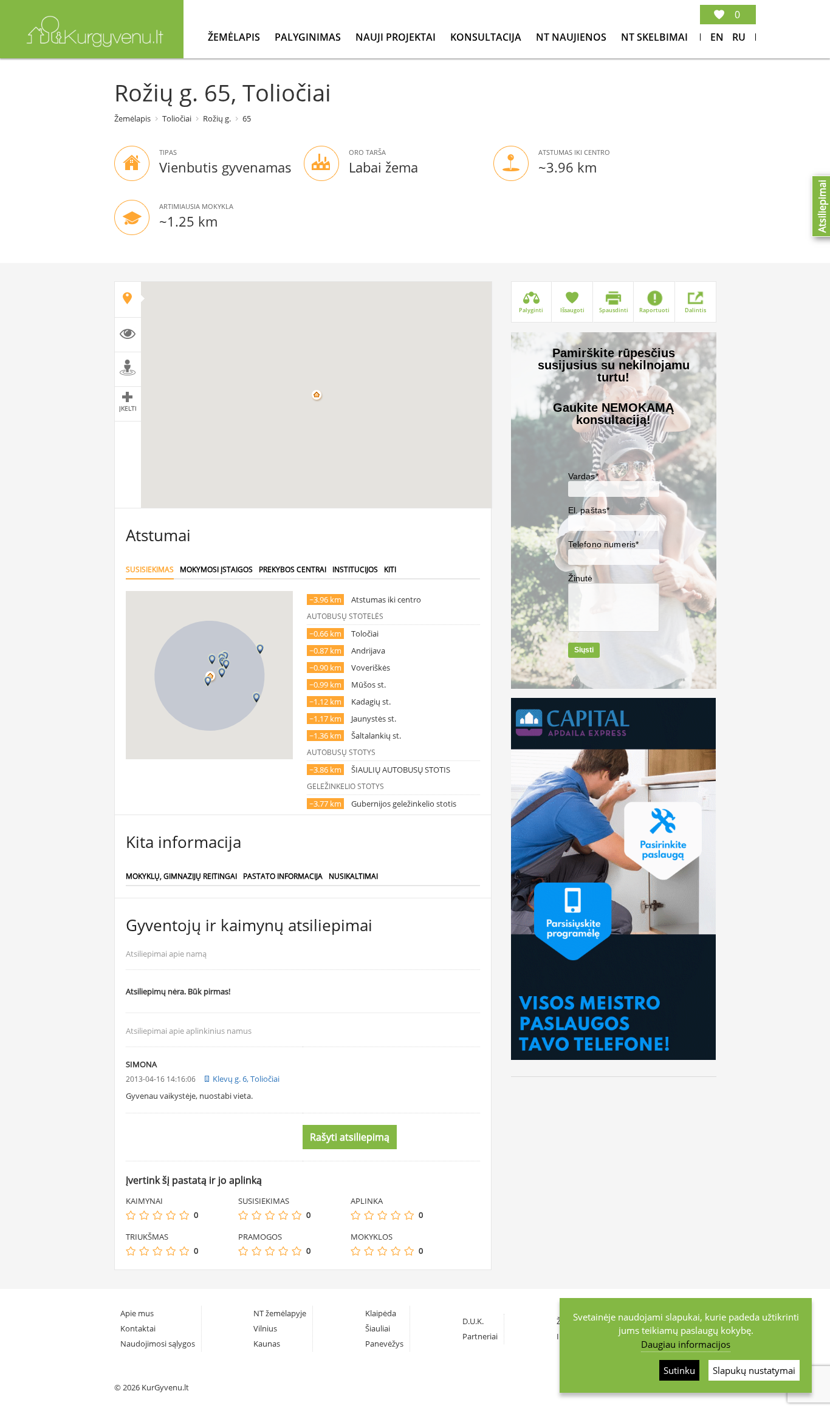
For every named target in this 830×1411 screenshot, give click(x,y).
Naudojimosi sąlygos (157, 1343)
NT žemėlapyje (279, 1313)
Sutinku (679, 1370)
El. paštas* (589, 510)
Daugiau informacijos (685, 1344)
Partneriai (480, 1336)
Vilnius (265, 1328)
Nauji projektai (396, 37)
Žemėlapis (235, 37)
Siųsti (584, 650)
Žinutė (580, 578)
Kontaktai (138, 1328)
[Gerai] (170, 1215)
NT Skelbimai (654, 37)
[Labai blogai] (130, 1215)
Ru (739, 37)
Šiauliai (377, 1328)
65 (246, 118)
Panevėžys (384, 1343)
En (717, 37)
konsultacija (487, 37)
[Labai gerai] (184, 1215)
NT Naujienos (572, 37)
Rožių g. (217, 118)
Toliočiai (176, 118)
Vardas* (583, 476)
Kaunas (266, 1343)
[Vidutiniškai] (157, 1215)
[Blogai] (144, 1215)
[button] (212, 659)
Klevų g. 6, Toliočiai (246, 1078)
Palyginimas (309, 37)
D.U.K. (473, 1321)
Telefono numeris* (603, 544)
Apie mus (137, 1313)
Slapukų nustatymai (754, 1370)
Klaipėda (380, 1313)
